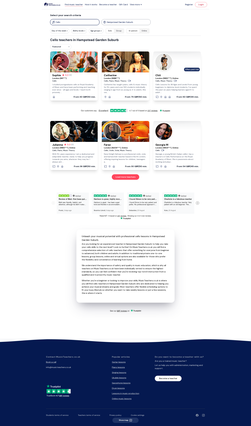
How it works (91, 4)
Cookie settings (137, 415)
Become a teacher (108, 4)
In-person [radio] (133, 31)
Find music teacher (74, 4)
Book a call (51, 362)
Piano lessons (118, 367)
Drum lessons (118, 388)
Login (201, 4)
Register (189, 4)
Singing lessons (119, 372)
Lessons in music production (125, 393)
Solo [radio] (110, 31)
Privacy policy (115, 415)
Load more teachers (125, 177)
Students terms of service (57, 415)
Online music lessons (122, 398)
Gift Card (123, 4)
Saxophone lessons (121, 383)
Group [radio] (119, 31)
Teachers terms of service (89, 415)
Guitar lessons (119, 362)
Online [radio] (144, 31)
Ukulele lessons (119, 377)
